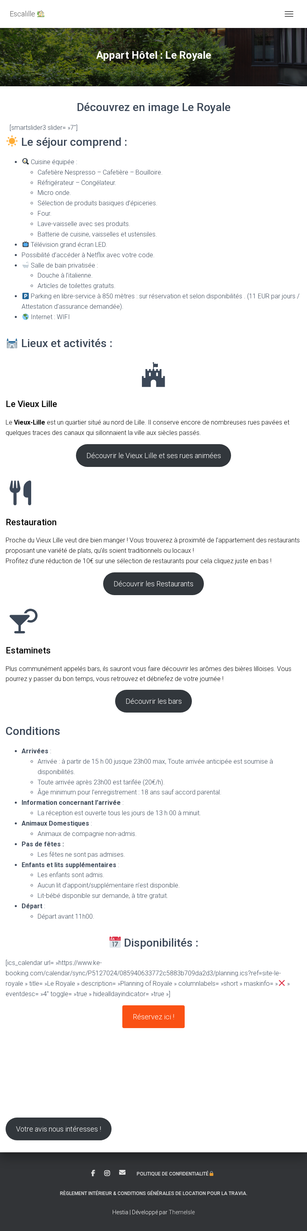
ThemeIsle (182, 1212)
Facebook (93, 1173)
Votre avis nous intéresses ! (58, 1129)
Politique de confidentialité (173, 1174)
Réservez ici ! (153, 1017)
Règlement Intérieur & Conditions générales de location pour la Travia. (153, 1193)
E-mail (122, 1172)
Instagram (107, 1173)
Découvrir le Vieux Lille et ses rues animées (153, 455)
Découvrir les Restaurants (153, 584)
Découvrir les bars (154, 701)
